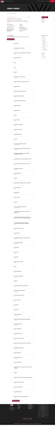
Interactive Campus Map (43, 408)
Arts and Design (9, 24)
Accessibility (30, 404)
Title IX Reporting (30, 405)
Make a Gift (43, 416)
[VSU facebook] (24, 418)
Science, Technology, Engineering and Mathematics (10, 30)
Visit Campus (43, 412)
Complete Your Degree (10, 25)
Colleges (43, 22)
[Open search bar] (48, 1)
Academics (19, 406)
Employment (30, 408)
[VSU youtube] (31, 418)
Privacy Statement (30, 406)
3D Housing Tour (43, 410)
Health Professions (10, 27)
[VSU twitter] (26, 418)
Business (21, 24)
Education (21, 25)
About (18, 404)
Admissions (19, 405)
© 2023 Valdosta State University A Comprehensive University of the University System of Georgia (27, 423)
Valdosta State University (9, 13)
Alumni (18, 408)
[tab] (23, 43)
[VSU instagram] (29, 418)
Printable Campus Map (43, 406)
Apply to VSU (43, 414)
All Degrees (45, 17)
